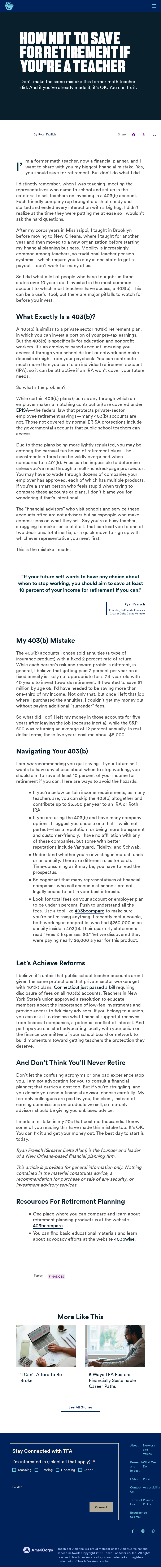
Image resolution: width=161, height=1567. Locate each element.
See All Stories (80, 1407)
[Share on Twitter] (142, 134)
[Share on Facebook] (131, 134)
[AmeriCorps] (40, 1555)
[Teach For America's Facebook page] (132, 1530)
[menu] (154, 6)
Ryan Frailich (47, 134)
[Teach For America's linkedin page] (153, 1530)
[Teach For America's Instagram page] (142, 1530)
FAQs (134, 1479)
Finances (56, 1276)
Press (146, 1479)
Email (16, 1487)
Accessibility (151, 1487)
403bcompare (89, 910)
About (134, 1445)
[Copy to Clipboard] (152, 134)
